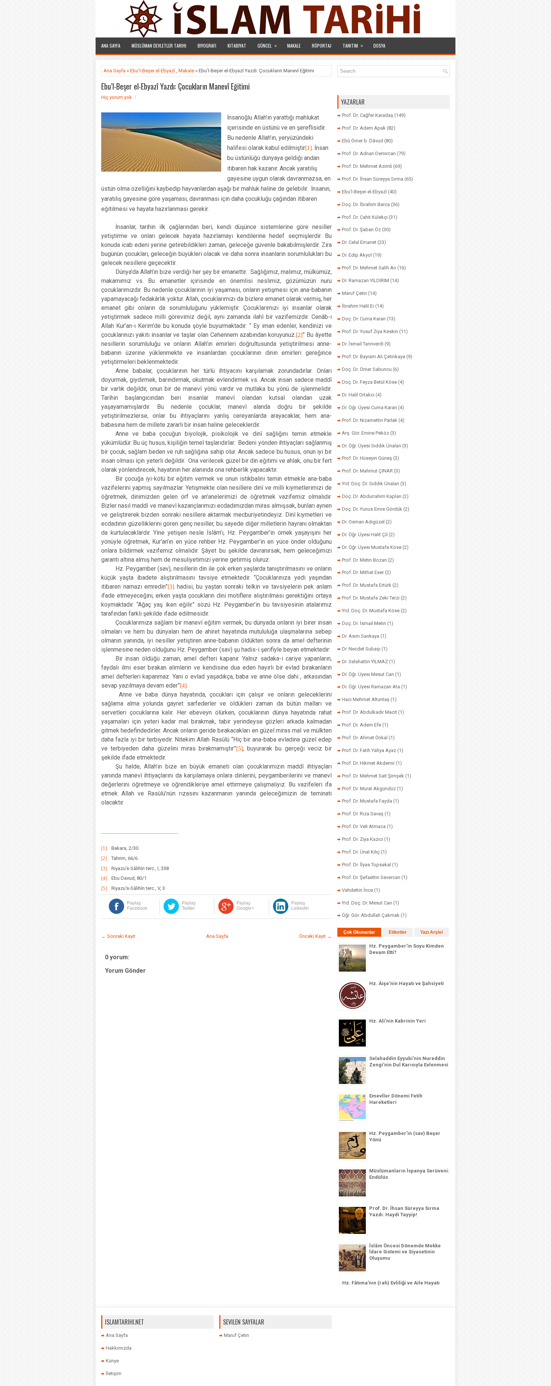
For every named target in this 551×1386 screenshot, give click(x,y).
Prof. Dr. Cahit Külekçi (365, 217)
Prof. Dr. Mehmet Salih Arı (369, 268)
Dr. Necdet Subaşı (361, 649)
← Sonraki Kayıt (118, 936)
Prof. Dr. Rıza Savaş (362, 813)
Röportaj (321, 45)
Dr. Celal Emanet (359, 242)
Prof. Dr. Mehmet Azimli (367, 166)
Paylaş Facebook (137, 905)
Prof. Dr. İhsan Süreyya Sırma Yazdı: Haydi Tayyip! (404, 1211)
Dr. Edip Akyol (357, 255)
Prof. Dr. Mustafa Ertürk (366, 585)
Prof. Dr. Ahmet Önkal (365, 737)
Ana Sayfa (110, 45)
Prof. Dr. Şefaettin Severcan (371, 877)
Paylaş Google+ (245, 905)
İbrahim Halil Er (358, 306)
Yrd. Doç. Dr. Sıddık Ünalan (370, 483)
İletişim (113, 1373)
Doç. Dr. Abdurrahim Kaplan (371, 496)
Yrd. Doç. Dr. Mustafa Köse (371, 610)
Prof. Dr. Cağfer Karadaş (367, 115)
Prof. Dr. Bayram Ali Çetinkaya (373, 356)
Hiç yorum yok (116, 97)
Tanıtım (353, 45)
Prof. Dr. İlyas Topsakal (366, 864)
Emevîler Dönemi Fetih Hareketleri (395, 1099)
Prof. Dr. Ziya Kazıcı (362, 839)
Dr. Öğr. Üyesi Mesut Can (368, 674)
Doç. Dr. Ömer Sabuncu (367, 369)
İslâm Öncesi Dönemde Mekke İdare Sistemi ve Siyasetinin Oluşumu (405, 1252)
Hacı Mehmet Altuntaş (365, 699)
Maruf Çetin (354, 293)
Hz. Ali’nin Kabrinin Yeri (397, 1021)
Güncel (267, 45)
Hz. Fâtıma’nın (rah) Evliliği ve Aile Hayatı (391, 1283)
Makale (294, 45)
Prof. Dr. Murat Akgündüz (369, 788)
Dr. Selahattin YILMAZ (365, 661)
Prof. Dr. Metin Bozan (364, 560)
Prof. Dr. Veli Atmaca (364, 826)
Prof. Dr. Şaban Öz (361, 229)
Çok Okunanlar (359, 932)
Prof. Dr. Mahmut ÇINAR (367, 471)
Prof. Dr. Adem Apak (364, 128)
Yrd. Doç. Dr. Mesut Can (367, 903)
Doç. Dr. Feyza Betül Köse (369, 382)
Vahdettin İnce (357, 890)
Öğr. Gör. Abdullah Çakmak (371, 915)
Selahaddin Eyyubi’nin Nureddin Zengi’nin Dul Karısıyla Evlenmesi (408, 1062)
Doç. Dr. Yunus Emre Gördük (372, 509)
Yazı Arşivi (431, 932)
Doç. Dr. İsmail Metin (364, 623)
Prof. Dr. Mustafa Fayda (367, 801)
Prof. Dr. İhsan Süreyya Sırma (372, 179)
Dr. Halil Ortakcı (358, 395)
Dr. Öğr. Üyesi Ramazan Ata (371, 686)
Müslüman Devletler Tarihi (159, 45)
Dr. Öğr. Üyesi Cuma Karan (369, 407)
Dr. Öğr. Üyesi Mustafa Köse (371, 547)
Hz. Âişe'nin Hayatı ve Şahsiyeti (406, 983)
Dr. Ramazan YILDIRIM (365, 280)
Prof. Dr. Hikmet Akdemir (368, 763)
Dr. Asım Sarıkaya (360, 636)
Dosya (379, 45)
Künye (112, 1361)
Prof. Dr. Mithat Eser (363, 572)
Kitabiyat (237, 45)
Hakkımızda (119, 1348)
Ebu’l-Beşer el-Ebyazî (152, 70)
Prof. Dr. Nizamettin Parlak (369, 420)
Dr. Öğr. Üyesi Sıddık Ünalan (371, 446)
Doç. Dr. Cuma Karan (364, 318)
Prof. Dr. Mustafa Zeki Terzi (371, 598)
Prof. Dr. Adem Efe (361, 725)
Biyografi (207, 45)
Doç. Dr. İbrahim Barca (366, 204)
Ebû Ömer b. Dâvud (362, 141)
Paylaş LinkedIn (300, 905)
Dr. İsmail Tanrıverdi (362, 344)
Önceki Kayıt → (315, 936)
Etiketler (398, 932)
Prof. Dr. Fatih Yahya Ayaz (369, 750)
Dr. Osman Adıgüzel (363, 522)
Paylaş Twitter (189, 905)
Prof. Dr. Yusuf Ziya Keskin (370, 331)
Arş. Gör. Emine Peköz (365, 433)
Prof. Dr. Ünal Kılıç (361, 852)
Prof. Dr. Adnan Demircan (369, 153)
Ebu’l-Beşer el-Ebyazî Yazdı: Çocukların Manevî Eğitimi (175, 86)
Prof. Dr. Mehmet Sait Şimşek (373, 776)
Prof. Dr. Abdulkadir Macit (369, 712)
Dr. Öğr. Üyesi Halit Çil (365, 534)
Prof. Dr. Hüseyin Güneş (367, 458)
